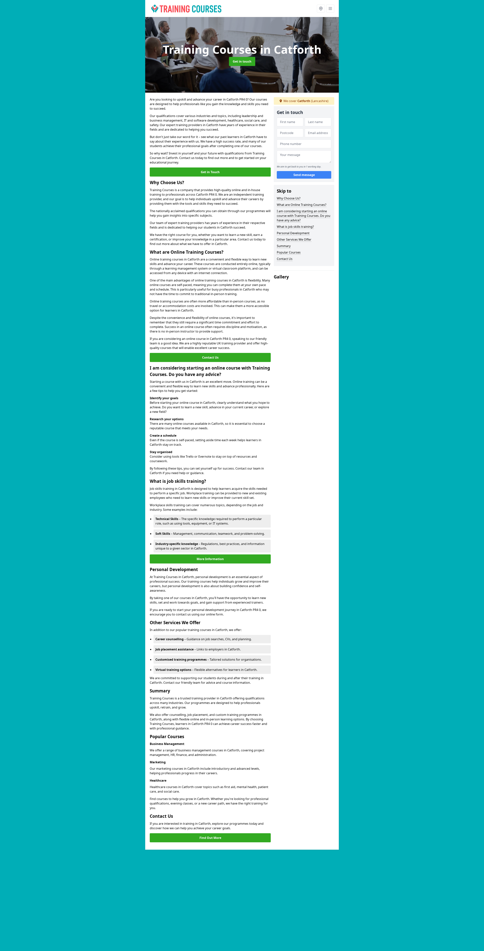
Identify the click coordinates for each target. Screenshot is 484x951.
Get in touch (242, 61)
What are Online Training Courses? (301, 205)
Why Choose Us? (288, 198)
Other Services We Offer (294, 239)
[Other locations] (321, 8)
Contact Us (210, 357)
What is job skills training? (295, 227)
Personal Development (293, 233)
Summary (284, 246)
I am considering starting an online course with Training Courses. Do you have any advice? (303, 215)
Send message (304, 175)
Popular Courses (289, 252)
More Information (210, 559)
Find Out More (210, 838)
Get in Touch (210, 172)
